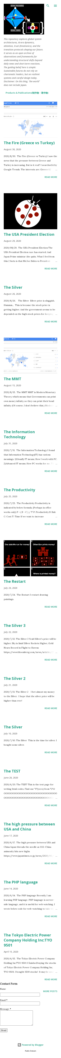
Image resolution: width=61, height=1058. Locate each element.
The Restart (15, 581)
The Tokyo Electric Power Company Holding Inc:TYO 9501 (28, 940)
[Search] (48, 6)
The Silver (13, 287)
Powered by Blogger (32, 1044)
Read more (51, 176)
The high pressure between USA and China (29, 826)
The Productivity (19, 489)
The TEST (12, 771)
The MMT (12, 378)
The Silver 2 (14, 678)
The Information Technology (19, 434)
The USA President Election (29, 234)
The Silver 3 (14, 625)
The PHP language (21, 882)
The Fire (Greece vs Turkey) (29, 142)
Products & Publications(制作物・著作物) (27, 92)
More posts (50, 991)
